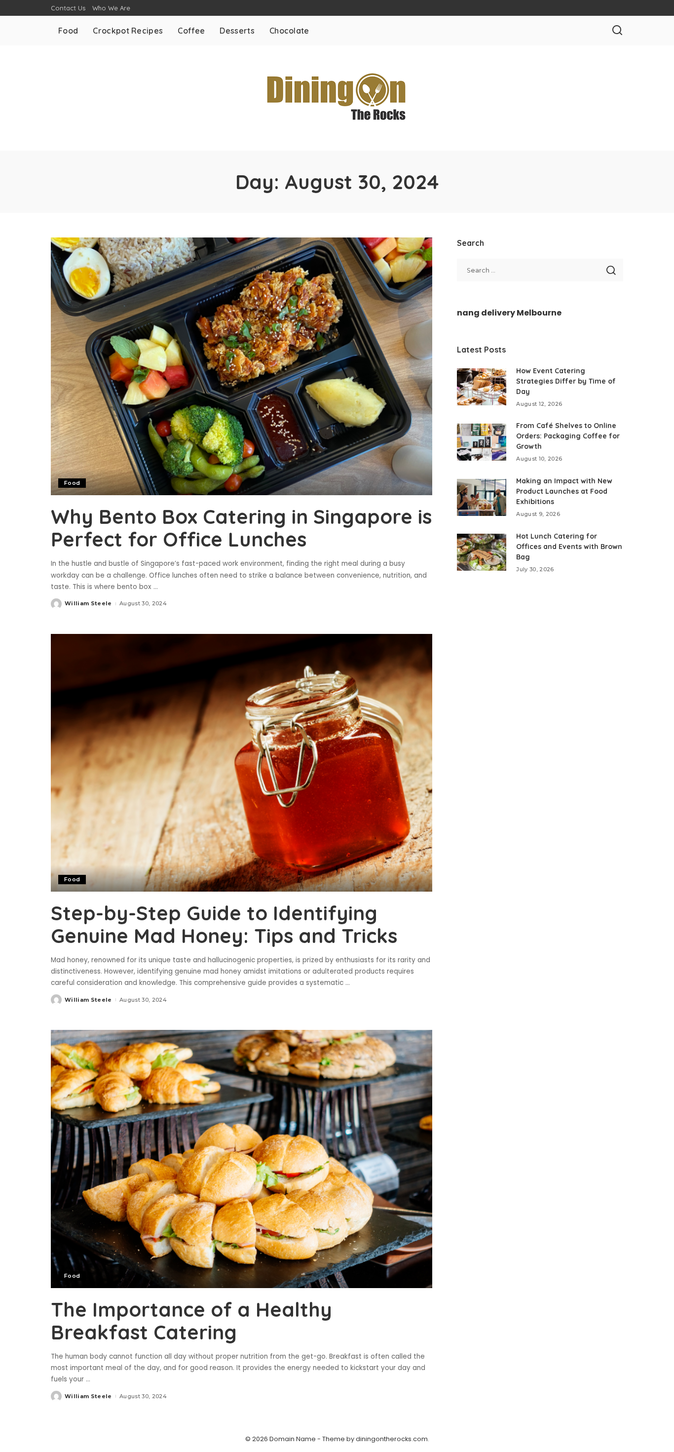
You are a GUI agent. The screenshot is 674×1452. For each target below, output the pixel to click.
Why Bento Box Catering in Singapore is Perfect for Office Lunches (241, 527)
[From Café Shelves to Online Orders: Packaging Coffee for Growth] (481, 442)
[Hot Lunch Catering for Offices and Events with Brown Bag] (481, 552)
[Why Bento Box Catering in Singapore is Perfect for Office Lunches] (241, 366)
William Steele (88, 603)
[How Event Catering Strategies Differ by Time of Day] (481, 386)
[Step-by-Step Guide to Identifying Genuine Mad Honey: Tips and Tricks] (241, 763)
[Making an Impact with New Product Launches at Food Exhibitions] (481, 497)
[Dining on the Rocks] (337, 98)
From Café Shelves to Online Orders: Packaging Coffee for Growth (568, 436)
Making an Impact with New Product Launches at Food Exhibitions (564, 491)
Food (72, 482)
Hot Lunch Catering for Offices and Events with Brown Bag (569, 546)
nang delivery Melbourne (509, 312)
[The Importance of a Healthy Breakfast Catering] (241, 1159)
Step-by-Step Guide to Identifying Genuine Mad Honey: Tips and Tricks (224, 924)
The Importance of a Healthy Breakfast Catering (191, 1320)
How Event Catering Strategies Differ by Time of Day (566, 381)
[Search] (617, 30)
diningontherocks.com (392, 1439)
